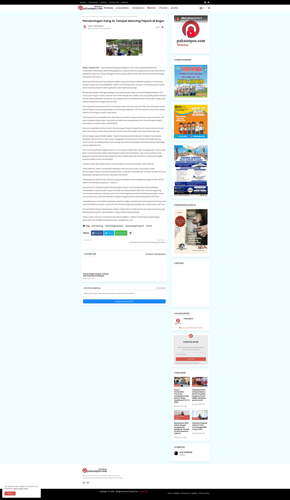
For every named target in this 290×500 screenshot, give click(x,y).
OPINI (175, 8)
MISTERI (152, 8)
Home (170, 493)
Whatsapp (122, 233)
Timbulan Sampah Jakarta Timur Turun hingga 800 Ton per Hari (199, 426)
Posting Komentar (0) (124, 301)
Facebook (98, 233)
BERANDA (109, 8)
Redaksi (83, 2)
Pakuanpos (188, 319)
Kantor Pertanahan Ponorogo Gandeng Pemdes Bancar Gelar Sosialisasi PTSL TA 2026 (182, 396)
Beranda (85, 16)
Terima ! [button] (10, 493)
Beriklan (104, 2)
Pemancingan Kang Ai (114, 226)
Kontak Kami (93, 2)
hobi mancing (97, 226)
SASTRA (164, 8)
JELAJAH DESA (123, 8)
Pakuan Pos (122, 497)
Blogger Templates (97, 497)
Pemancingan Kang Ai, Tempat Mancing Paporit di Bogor (96, 275)
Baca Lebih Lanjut (21, 488)
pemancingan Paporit (135, 226)
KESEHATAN (139, 8)
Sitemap (125, 2)
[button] (209, 8)
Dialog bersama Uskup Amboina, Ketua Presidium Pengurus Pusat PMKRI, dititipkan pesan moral (199, 395)
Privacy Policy (114, 2)
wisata (92, 16)
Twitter (110, 233)
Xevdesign (144, 491)
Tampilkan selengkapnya (155, 254)
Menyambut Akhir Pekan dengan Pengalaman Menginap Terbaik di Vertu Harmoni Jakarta (181, 428)
